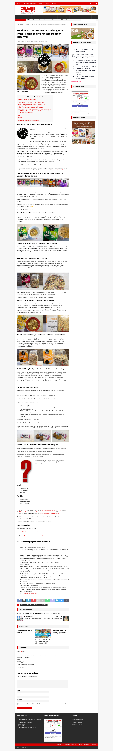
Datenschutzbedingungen (31, 593)
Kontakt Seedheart (22, 119)
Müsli (19, 115)
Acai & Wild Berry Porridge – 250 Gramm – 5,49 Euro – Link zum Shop (34, 110)
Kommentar (20, 679)
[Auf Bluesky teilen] (61, 600)
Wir (94, 17)
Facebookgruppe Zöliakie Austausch (49, 513)
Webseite (19, 699)
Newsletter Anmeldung (77, 719)
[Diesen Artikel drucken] (42, 600)
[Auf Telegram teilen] (57, 600)
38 (46, 41)
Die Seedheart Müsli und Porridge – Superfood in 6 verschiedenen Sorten (35, 101)
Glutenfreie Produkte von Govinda (25, 631)
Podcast (87, 17)
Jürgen (28, 41)
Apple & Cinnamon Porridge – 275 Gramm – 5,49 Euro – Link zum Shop (34, 109)
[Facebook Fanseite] (90, 3)
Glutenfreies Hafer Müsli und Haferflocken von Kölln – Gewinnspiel (42, 641)
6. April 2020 (22, 41)
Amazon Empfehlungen (44, 3)
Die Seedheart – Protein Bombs (25, 112)
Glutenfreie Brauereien (77, 724)
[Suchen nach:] (88, 20)
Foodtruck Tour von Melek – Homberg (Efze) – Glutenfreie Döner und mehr (85, 70)
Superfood (43, 604)
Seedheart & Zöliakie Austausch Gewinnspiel (28, 114)
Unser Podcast (21, 724)
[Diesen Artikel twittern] (24, 600)
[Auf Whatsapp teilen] (47, 600)
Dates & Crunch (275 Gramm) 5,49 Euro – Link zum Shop (31, 102)
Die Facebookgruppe (23, 17)
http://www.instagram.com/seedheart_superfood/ (36, 535)
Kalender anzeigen (76, 81)
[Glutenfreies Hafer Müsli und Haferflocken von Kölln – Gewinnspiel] (43, 633)
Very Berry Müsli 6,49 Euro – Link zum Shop (28, 106)
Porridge (20, 117)
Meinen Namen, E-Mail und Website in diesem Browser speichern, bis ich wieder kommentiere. (43, 704)
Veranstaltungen (76, 17)
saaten (36, 604)
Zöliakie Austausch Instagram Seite (28, 511)
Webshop (54, 3)
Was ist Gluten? (51, 17)
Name (18, 690)
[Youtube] (96, 3)
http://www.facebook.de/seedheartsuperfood (34, 531)
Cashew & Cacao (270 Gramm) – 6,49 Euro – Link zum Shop (31, 104)
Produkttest (41, 41)
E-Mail (18, 695)
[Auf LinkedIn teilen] (28, 600)
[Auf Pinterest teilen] (33, 600)
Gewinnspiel (35, 41)
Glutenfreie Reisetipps (23, 725)
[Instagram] (93, 3)
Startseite (19, 3)
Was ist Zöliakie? (38, 17)
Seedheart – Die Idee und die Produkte (27, 99)
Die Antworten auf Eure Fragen (25, 722)
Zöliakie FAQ (63, 17)
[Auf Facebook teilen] (19, 600)
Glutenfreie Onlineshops (77, 721)
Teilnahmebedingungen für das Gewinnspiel (28, 120)
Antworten (21, 667)
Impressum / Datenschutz (30, 3)
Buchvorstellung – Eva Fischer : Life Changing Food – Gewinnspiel (59, 632)
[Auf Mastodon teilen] (52, 600)
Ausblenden (39, 96)
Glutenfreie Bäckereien (77, 722)
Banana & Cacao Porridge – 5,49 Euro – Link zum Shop (30, 107)
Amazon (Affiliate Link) (57, 169)
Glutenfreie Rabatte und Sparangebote (27, 727)
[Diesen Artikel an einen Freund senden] (38, 600)
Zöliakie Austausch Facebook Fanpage (51, 510)
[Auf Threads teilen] (66, 600)
